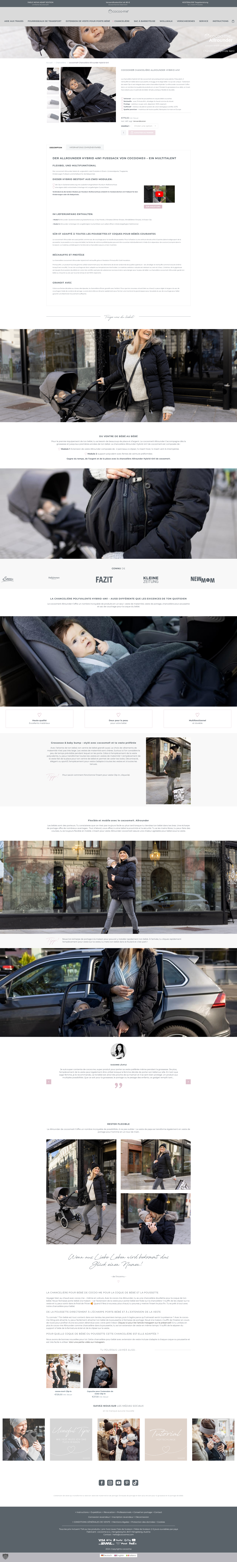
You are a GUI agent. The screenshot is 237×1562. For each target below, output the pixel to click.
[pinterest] (127, 1483)
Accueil (49, 63)
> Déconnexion (141, 1517)
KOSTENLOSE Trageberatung (40, 2)
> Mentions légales (120, 1522)
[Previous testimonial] (48, 1081)
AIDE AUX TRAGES (13, 21)
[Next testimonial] (188, 1081)
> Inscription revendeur (121, 1517)
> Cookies (160, 1522)
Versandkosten (139, 121)
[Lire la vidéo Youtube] (159, 194)
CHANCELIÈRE (121, 21)
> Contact (157, 1512)
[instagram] (110, 1483)
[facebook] (102, 1483)
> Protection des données (142, 1522)
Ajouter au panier (143, 133)
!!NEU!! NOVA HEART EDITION (118, 2)
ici (128, 775)
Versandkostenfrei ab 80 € (195, 2)
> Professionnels (123, 1512)
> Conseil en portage (142, 1512)
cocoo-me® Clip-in (63, 1391)
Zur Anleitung (153, 207)
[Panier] (234, 21)
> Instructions (82, 1512)
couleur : (125, 126)
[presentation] (64, 124)
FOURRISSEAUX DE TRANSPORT (44, 21)
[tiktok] (135, 1483)
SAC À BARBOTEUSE (144, 21)
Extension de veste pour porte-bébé (88, 21)
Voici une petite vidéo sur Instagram (87, 1342)
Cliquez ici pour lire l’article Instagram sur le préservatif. (145, 1323)
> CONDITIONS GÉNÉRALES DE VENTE (91, 1522)
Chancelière (61, 63)
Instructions (220, 21)
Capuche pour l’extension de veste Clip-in (100, 1392)
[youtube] (118, 1483)
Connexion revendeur (99, 1517)
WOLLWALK (166, 21)
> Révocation (108, 1512)
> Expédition (95, 1512)
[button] (5, 1556)
